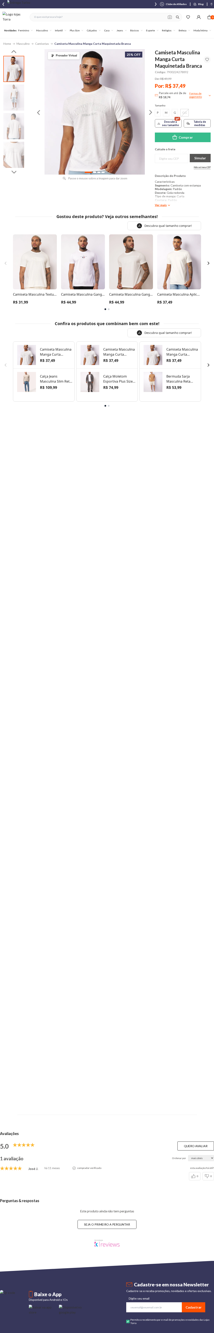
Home (7, 43)
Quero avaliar (196, 1146)
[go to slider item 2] (13, 126)
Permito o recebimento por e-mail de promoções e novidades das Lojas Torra (170, 1321)
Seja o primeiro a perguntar (107, 1224)
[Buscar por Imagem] (170, 17)
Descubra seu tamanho (170, 123)
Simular (200, 158)
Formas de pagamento (195, 95)
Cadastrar (194, 1307)
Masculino (23, 43)
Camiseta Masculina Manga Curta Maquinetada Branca (92, 43)
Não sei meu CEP (202, 167)
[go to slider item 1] (13, 97)
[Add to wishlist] (207, 59)
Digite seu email (139, 1298)
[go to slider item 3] (13, 155)
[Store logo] (14, 17)
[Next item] (156, 4)
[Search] (177, 17)
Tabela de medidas (200, 123)
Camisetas (42, 43)
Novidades (10, 30)
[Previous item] (3, 4)
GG (184, 112)
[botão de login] (199, 17)
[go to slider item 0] (13, 69)
